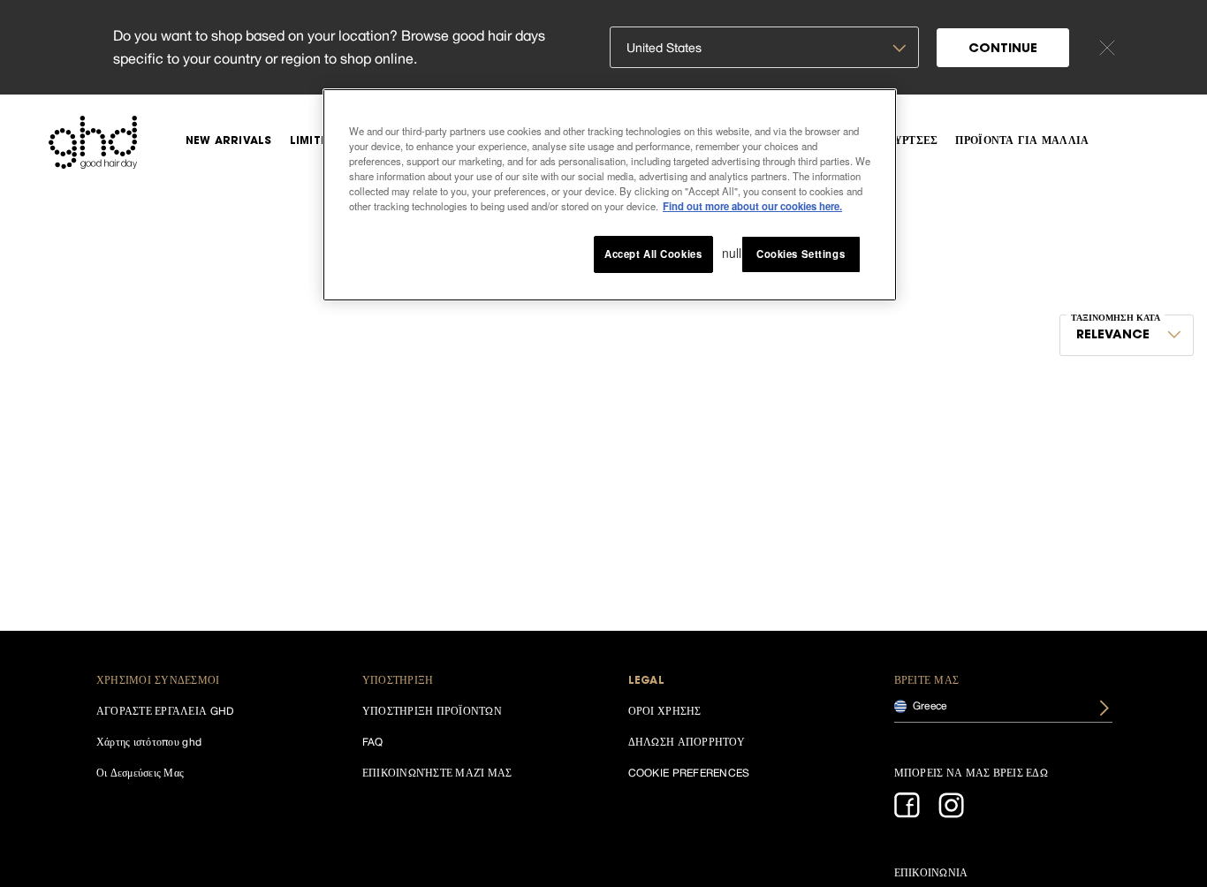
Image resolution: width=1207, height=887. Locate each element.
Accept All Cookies (653, 254)
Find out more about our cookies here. (752, 207)
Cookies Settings (800, 254)
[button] (205, 681)
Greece (928, 705)
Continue (1002, 49)
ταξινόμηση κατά (1115, 319)
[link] (229, 141)
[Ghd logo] (93, 142)
